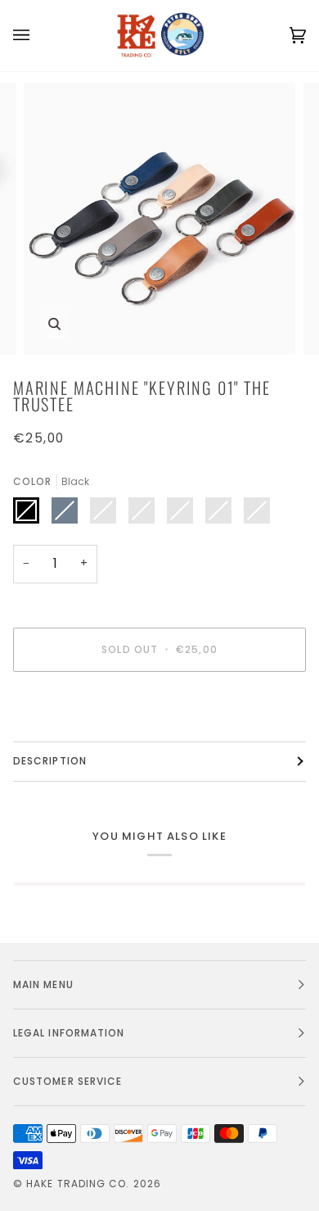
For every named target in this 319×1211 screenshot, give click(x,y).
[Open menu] (37, 35)
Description (50, 761)
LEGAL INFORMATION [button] (68, 1033)
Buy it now (160, 706)
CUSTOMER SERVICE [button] (67, 1081)
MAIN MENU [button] (43, 984)
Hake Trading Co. (77, 1184)
